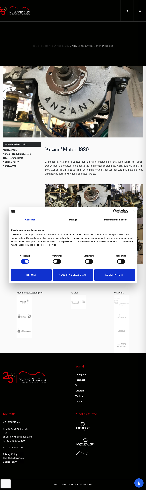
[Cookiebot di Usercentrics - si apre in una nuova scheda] (115, 211)
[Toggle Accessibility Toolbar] (139, 483)
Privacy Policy (10, 454)
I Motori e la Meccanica (55, 46)
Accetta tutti (114, 275)
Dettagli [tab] (73, 219)
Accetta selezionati (73, 275)
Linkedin (79, 390)
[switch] (57, 261)
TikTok (78, 401)
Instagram (80, 374)
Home (36, 46)
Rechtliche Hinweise (13, 457)
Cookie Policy (10, 461)
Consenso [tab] (30, 219)
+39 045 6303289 (15, 440)
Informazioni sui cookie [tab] (115, 219)
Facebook (80, 379)
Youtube (79, 396)
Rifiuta (31, 275)
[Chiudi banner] (134, 211)
